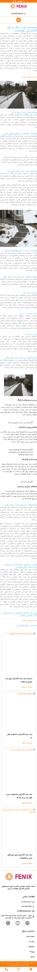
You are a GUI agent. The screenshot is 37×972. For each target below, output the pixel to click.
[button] (18, 20)
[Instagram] (27, 923)
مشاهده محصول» (27, 687)
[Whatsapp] (8, 923)
